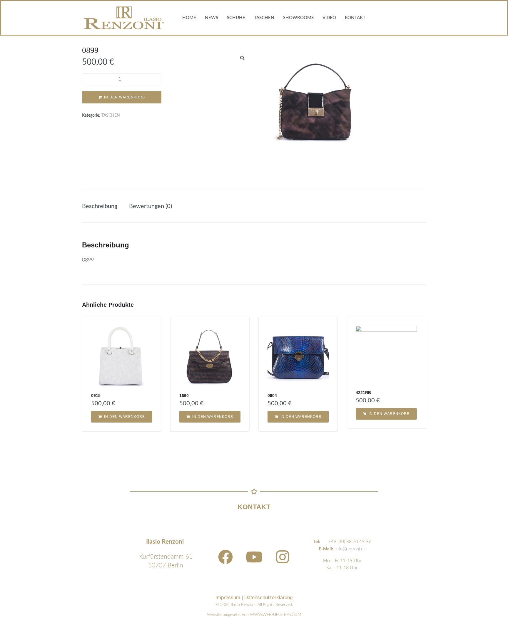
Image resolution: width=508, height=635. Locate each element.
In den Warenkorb (124, 97)
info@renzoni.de (350, 549)
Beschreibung (99, 206)
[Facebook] (225, 557)
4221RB (363, 392)
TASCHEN (110, 115)
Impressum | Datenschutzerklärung (254, 597)
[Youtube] (254, 557)
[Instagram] (282, 557)
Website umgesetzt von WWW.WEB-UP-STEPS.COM (254, 615)
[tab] (102, 206)
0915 (96, 395)
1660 (184, 395)
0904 (272, 395)
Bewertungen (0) (150, 206)
